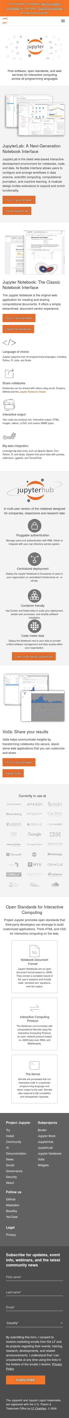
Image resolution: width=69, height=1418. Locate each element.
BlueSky (11, 1211)
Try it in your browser (19, 200)
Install (10, 1136)
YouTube (12, 1216)
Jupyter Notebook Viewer (32, 391)
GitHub (10, 1199)
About (10, 1182)
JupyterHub (45, 1141)
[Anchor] (41, 151)
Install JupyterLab (17, 211)
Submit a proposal (50, 8)
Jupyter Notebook (49, 1153)
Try (8, 1130)
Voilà (41, 1159)
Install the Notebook (18, 329)
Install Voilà (13, 773)
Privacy (11, 1234)
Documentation (16, 1153)
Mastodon (12, 1205)
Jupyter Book (46, 1136)
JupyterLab (45, 1147)
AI (7, 1147)
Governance (14, 1171)
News (10, 1159)
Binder (42, 1130)
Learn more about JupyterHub (33, 656)
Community (13, 1141)
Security (11, 1176)
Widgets (43, 1165)
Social (10, 1165)
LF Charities (38, 1408)
